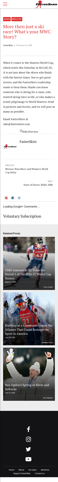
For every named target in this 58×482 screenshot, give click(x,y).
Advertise (45, 470)
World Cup (16, 19)
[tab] (7, 198)
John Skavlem (48, 398)
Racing (7, 19)
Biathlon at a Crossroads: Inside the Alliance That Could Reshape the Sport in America (29, 329)
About (21, 470)
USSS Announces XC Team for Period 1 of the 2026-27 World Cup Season (28, 274)
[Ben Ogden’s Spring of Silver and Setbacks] (28, 374)
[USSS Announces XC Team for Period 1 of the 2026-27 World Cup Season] (28, 263)
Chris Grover (48, 287)
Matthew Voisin (47, 342)
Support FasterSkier (21, 473)
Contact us (40, 473)
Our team (32, 470)
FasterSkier (8, 45)
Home (11, 470)
